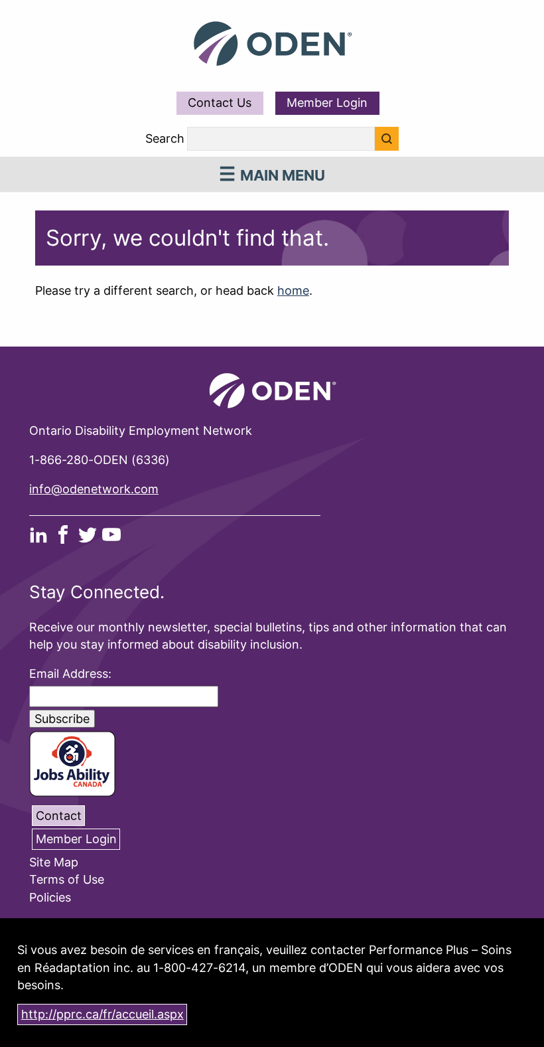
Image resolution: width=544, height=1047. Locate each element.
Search (164, 139)
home (293, 290)
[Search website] (387, 139)
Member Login (327, 103)
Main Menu (282, 175)
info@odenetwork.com (94, 489)
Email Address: (70, 674)
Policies (50, 897)
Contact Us (219, 103)
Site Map (53, 862)
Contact (59, 816)
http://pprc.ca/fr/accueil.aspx (102, 1014)
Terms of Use (66, 880)
